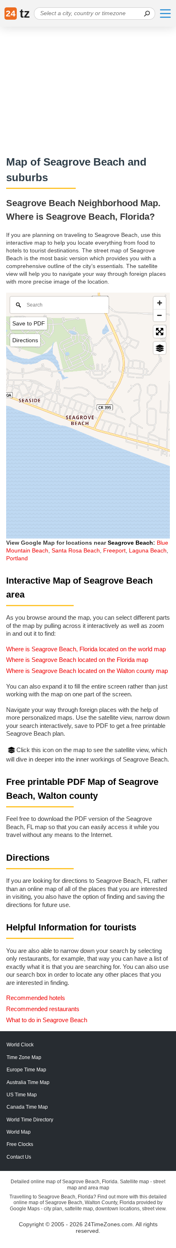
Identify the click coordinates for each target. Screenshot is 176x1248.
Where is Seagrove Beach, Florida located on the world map (86, 649)
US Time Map (22, 1095)
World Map (19, 1132)
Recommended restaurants (42, 1008)
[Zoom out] (159, 315)
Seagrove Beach (130, 542)
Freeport (114, 550)
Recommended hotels (35, 997)
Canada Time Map (27, 1107)
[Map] (88, 416)
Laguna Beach (148, 550)
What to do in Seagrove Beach (46, 1019)
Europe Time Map (26, 1070)
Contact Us (19, 1157)
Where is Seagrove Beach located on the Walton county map (87, 670)
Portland (17, 558)
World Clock (20, 1045)
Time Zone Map (24, 1057)
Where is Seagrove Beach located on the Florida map (77, 659)
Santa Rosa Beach (76, 550)
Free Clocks (20, 1144)
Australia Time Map (28, 1082)
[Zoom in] (159, 303)
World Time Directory (30, 1120)
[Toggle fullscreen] (159, 331)
